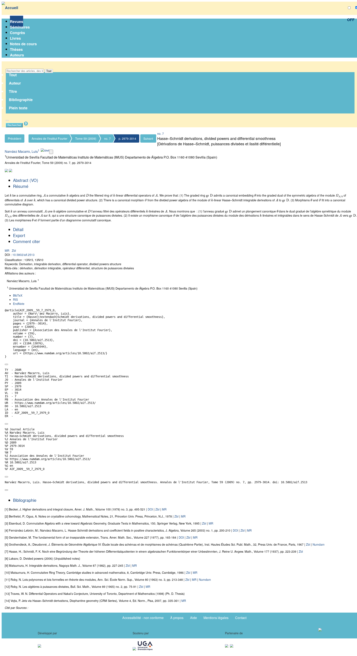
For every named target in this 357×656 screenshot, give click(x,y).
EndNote (18, 304)
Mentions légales (215, 617)
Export (19, 235)
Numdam (319, 544)
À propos (176, 617)
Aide (193, 617)
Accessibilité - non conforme (143, 617)
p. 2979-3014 (127, 138)
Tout (48, 71)
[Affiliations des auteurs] (51, 152)
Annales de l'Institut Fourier (49, 138)
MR (7, 250)
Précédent (14, 138)
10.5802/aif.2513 (23, 255)
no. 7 (107, 138)
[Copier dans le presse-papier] (6, 364)
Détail (18, 229)
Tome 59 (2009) (85, 138)
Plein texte (18, 108)
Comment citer (26, 241)
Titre (13, 91)
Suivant (148, 138)
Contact (240, 617)
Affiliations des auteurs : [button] (20, 273)
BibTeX (17, 295)
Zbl (14, 250)
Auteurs (17, 55)
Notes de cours (23, 44)
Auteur (15, 83)
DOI (150, 509)
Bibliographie (21, 99)
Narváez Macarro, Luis (21, 151)
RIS (15, 299)
